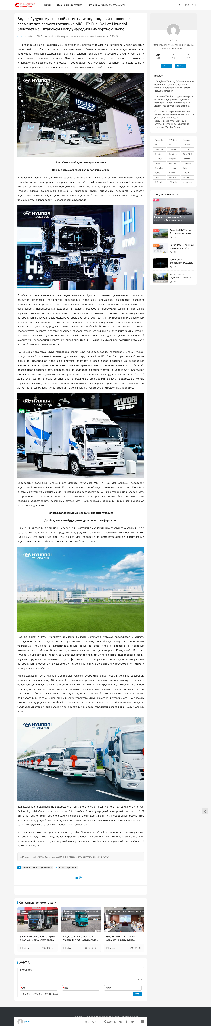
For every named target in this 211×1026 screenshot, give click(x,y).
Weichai (159, 149)
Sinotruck (187, 182)
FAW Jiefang (174, 140)
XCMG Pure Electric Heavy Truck (160, 172)
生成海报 (111, 1021)
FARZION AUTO (160, 159)
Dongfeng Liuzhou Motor (174, 154)
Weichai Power (188, 168)
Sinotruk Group (188, 140)
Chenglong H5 (160, 168)
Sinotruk (159, 163)
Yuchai (188, 144)
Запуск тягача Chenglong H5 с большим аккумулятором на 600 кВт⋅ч (37, 938)
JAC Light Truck (160, 182)
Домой (47, 5)
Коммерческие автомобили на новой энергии (81, 36)
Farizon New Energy (160, 177)
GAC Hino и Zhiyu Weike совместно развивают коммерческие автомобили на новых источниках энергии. (123, 938)
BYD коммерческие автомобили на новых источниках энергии (174, 177)
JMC (188, 149)
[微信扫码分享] (120, 1021)
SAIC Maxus (174, 163)
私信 (182, 65)
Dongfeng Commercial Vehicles (160, 154)
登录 (187, 5)
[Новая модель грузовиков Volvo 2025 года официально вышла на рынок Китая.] (160, 278)
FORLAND (187, 154)
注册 (194, 5)
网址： (109, 987)
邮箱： (67, 987)
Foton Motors (160, 140)
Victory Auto (188, 177)
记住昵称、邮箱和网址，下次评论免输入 (40, 994)
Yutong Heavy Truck (174, 172)
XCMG (187, 172)
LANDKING (173, 182)
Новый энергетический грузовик (188, 159)
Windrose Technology (174, 159)
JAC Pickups (174, 144)
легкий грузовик (67, 867)
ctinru (20, 36)
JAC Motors (160, 144)
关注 (168, 65)
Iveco (173, 168)
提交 (137, 994)
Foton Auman (174, 149)
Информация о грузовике (68, 5)
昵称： (25, 987)
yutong (188, 163)
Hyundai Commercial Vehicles (37, 867)
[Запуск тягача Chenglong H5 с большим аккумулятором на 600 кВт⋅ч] (37, 919)
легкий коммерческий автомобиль (107, 5)
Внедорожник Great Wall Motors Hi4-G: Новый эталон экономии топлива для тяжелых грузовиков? (80, 938)
